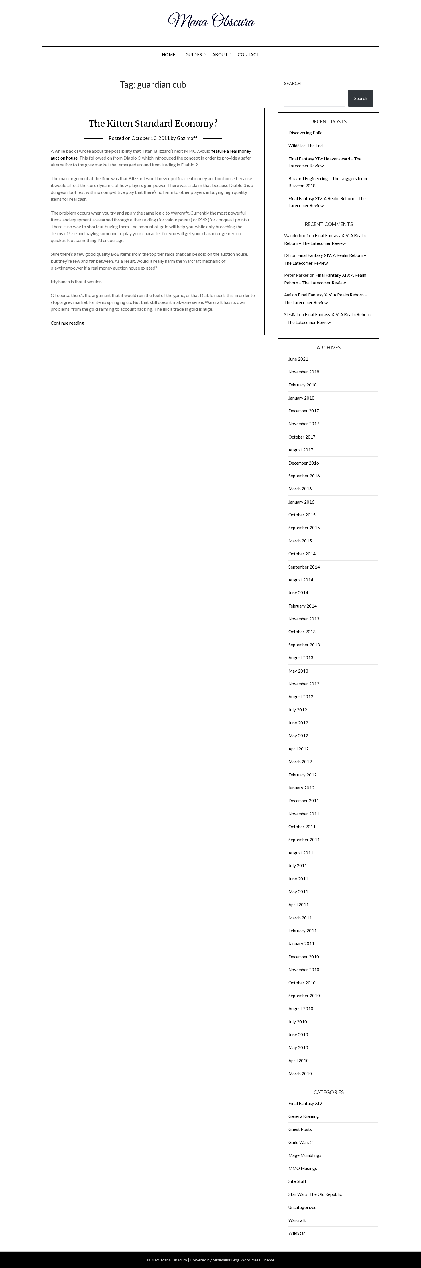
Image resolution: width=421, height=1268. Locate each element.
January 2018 (301, 397)
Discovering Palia (305, 132)
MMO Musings (302, 1168)
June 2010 (298, 1034)
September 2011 (304, 839)
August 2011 (300, 852)
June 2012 (298, 722)
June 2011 (298, 878)
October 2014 (302, 553)
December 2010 (303, 956)
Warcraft (297, 1220)
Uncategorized (302, 1207)
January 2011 (301, 943)
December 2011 (303, 800)
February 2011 (302, 930)
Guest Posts (300, 1129)
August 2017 (300, 449)
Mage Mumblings (304, 1155)
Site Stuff (297, 1181)
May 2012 (298, 735)
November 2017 (303, 423)
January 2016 (301, 501)
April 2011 (298, 904)
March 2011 (300, 917)
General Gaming (303, 1116)
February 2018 (302, 384)
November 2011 (303, 813)
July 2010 (297, 1021)
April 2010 (298, 1060)
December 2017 (303, 410)
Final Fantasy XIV (305, 1103)
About (220, 54)
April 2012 (298, 748)
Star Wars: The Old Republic (315, 1194)
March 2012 (300, 761)
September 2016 (304, 475)
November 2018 (303, 371)
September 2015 (304, 527)
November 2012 (303, 683)
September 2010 (304, 995)
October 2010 (302, 982)
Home (169, 54)
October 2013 (302, 631)
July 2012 (297, 709)
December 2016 (303, 462)
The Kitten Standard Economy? (152, 123)
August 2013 (300, 657)
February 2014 (302, 605)
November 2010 (303, 969)
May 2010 (298, 1047)
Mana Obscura (210, 22)
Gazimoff (187, 138)
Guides (194, 54)
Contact (248, 54)
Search (292, 83)
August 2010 (300, 1008)
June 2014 (298, 592)
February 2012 (302, 774)
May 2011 (298, 891)
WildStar (296, 1233)
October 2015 (302, 514)
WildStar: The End (305, 145)
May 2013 (298, 670)
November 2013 (303, 618)
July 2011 (297, 865)
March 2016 (300, 488)
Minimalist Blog (226, 1259)
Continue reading (67, 322)
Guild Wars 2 (300, 1142)
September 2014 (304, 566)
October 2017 (302, 436)
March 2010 (300, 1073)
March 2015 (300, 540)
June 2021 (298, 358)
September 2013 (304, 644)
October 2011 (302, 826)
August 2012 (300, 696)
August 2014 (300, 579)
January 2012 (301, 787)
